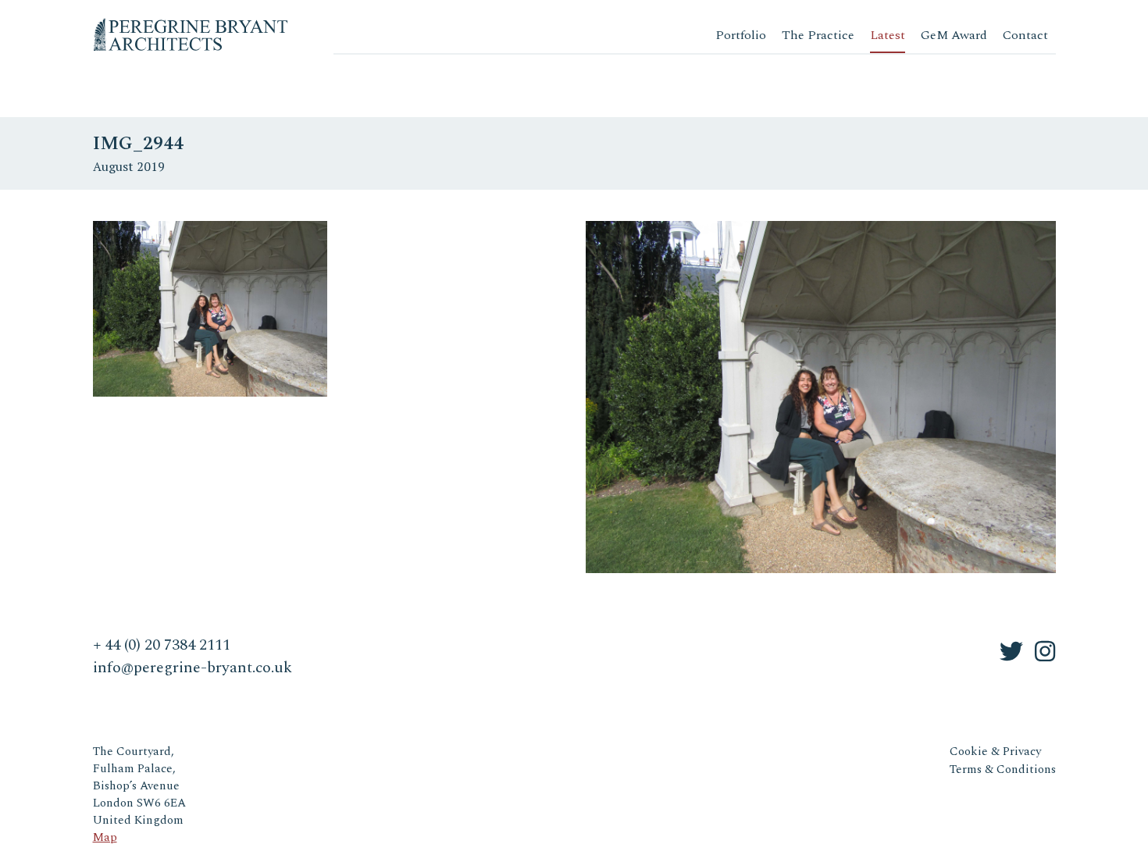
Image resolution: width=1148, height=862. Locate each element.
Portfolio (740, 35)
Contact (1025, 35)
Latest (887, 35)
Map (105, 837)
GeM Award (954, 35)
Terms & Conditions (1003, 769)
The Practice (818, 35)
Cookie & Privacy (995, 751)
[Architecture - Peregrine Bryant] (190, 23)
